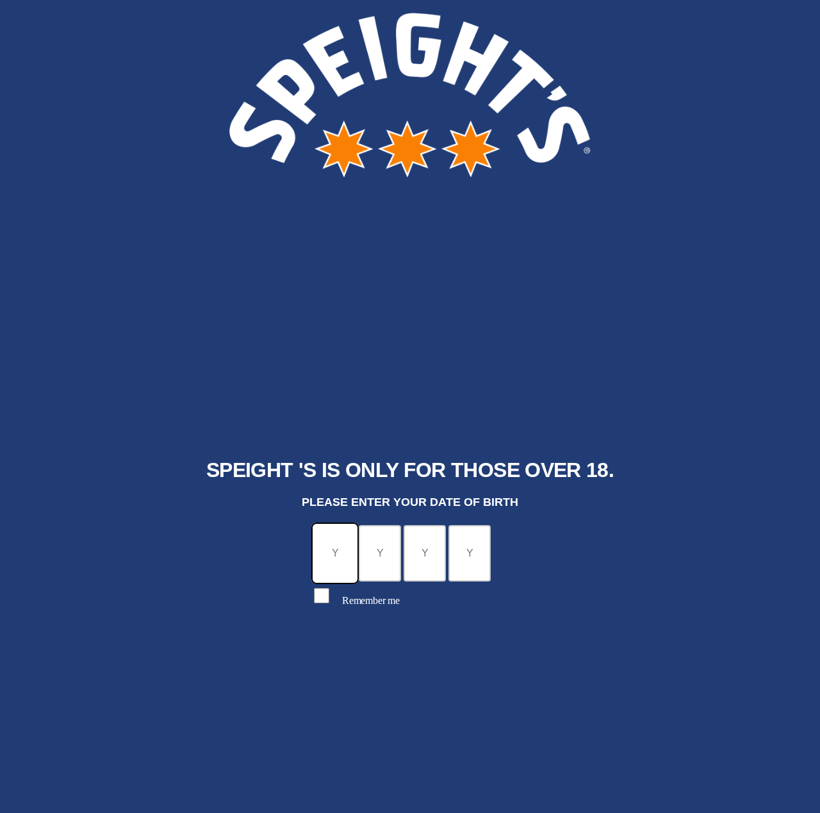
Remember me (371, 600)
